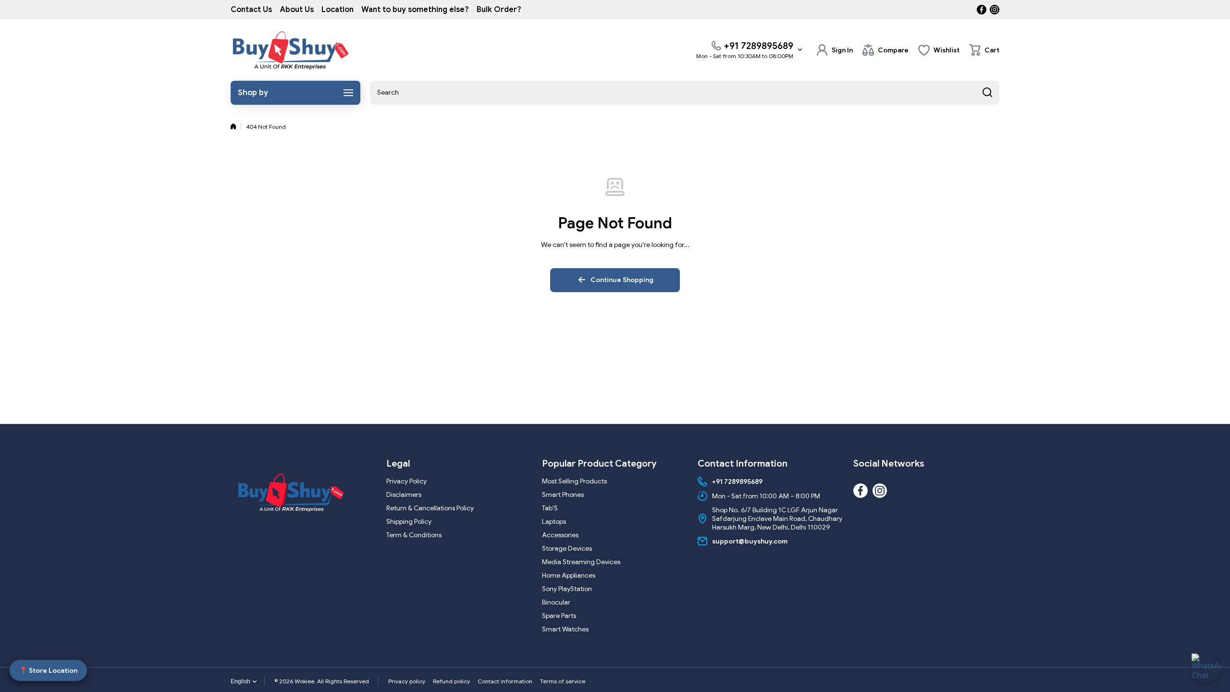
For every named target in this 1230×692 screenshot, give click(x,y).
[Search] (987, 93)
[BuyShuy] (291, 50)
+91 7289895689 (758, 45)
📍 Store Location (48, 670)
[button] (984, 50)
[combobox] (684, 93)
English (240, 681)
